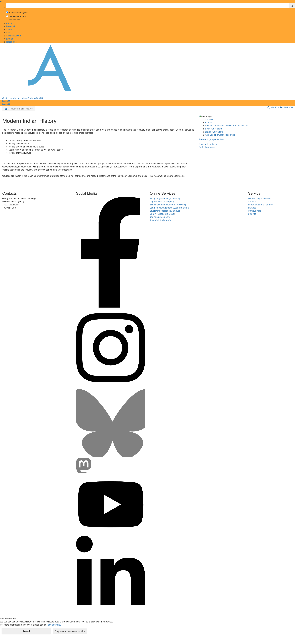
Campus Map (254, 210)
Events (9, 38)
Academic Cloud (166, 213)
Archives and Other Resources (220, 134)
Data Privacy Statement (259, 198)
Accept (26, 631)
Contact (252, 201)
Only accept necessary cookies (70, 631)
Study (9, 29)
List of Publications (214, 131)
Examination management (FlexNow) (168, 204)
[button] (6, 101)
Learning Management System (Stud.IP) (169, 207)
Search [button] (275, 107)
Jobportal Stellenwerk (160, 219)
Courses (209, 119)
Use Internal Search (17, 16)
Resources (11, 41)
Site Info (252, 213)
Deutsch (287, 107)
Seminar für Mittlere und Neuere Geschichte (226, 125)
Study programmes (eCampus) (165, 198)
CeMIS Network (13, 35)
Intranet (252, 207)
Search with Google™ (18, 12)
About (9, 23)
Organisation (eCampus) (162, 201)
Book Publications (213, 128)
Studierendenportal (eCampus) (165, 210)
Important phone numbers (260, 204)
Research (11, 26)
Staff (8, 32)
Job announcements (160, 216)
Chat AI (153, 213)
